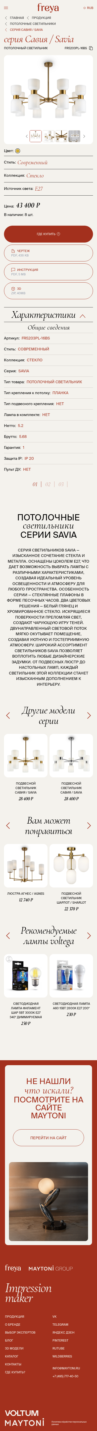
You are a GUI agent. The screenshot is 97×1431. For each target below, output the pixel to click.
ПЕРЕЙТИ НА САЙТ (48, 1138)
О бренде (12, 1324)
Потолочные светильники (33, 23)
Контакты (13, 1364)
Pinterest (60, 1340)
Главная (17, 17)
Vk (54, 1316)
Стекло (35, 175)
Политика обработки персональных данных (69, 1423)
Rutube (58, 1348)
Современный (32, 162)
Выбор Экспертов (20, 1332)
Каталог (11, 1356)
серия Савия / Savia (39, 39)
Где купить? (15, 1372)
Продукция (41, 17)
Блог (9, 1340)
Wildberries (62, 1356)
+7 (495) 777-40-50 (65, 1376)
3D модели (14, 1348)
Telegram (60, 1324)
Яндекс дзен (63, 1332)
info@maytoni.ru (66, 1368)
